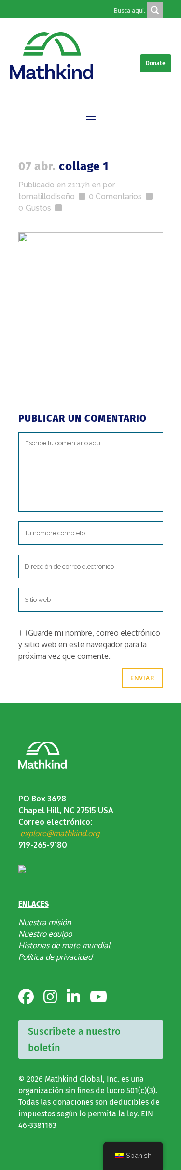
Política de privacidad (55, 957)
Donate (156, 63)
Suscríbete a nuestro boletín (74, 1040)
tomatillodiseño (46, 196)
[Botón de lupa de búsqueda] (155, 10)
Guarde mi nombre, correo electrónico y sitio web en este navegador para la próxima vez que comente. (89, 644)
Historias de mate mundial (64, 945)
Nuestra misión (44, 922)
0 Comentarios (115, 196)
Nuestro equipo (45, 934)
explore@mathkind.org (59, 833)
